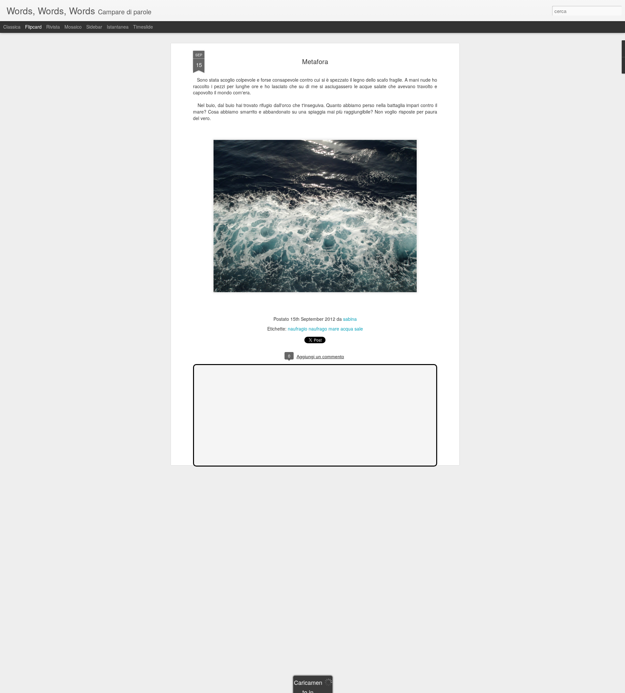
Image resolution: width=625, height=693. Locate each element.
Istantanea (118, 26)
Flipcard (33, 26)
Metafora (315, 61)
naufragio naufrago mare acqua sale (325, 328)
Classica (12, 26)
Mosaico (73, 26)
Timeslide (143, 26)
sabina (350, 319)
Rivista (53, 26)
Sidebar (94, 26)
